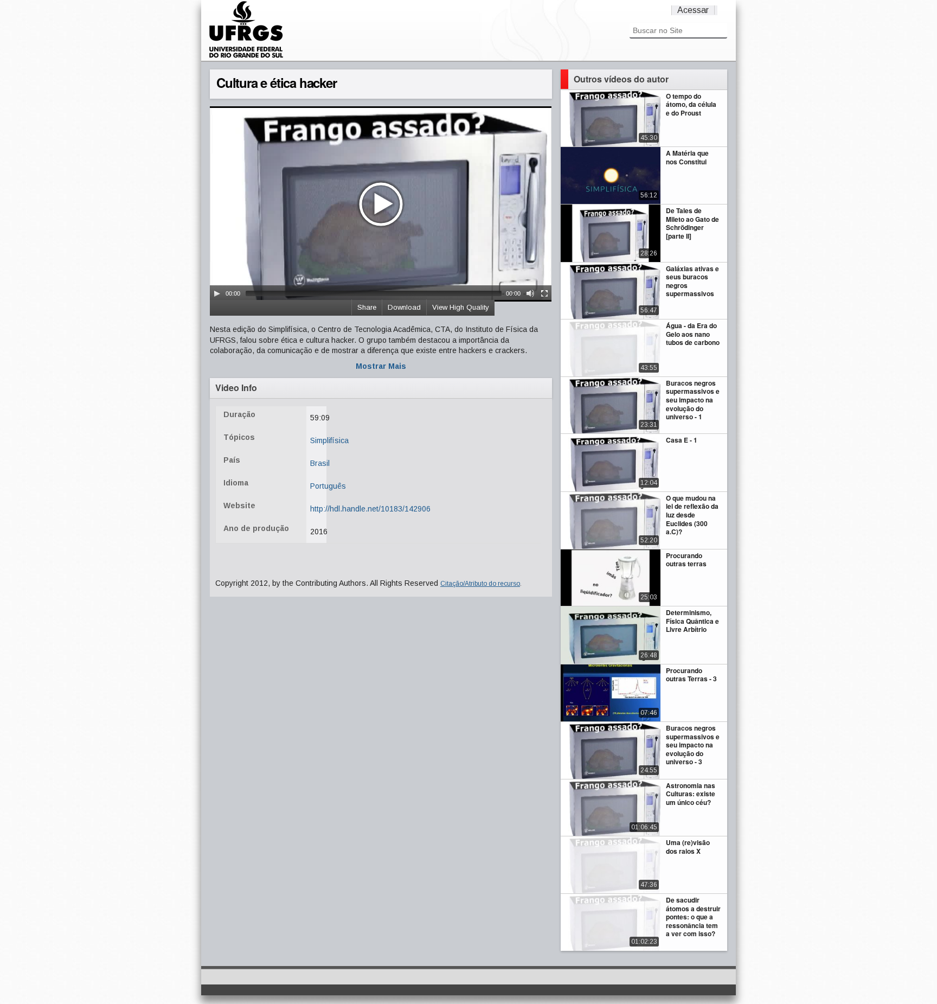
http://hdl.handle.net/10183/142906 (370, 508)
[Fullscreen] (544, 293)
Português (328, 486)
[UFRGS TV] (246, 56)
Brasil (320, 463)
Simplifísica (329, 440)
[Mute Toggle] (530, 293)
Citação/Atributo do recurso (480, 583)
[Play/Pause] (217, 293)
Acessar (693, 10)
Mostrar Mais (381, 366)
